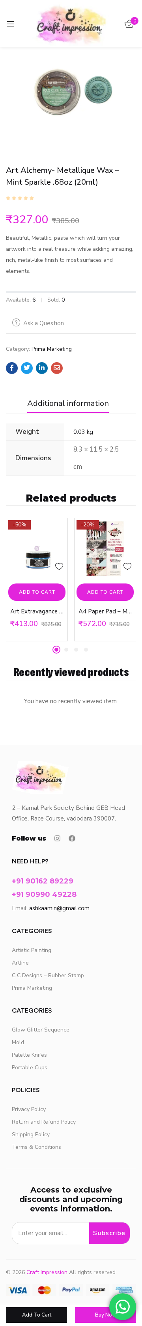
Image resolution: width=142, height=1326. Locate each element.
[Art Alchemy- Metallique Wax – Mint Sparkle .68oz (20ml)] (12, 368)
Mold (18, 1042)
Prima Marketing (52, 349)
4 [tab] (86, 650)
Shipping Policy (31, 1134)
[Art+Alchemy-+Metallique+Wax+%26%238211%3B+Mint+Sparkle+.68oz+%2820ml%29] (27, 368)
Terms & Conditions (36, 1147)
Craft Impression (46, 1272)
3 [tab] (76, 650)
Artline (20, 963)
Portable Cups (29, 1067)
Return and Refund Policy (44, 1122)
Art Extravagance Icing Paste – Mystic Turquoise (37, 611)
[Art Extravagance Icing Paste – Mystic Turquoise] (36, 548)
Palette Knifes (29, 1055)
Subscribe (109, 1233)
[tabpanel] (37, 579)
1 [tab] (56, 650)
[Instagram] (57, 838)
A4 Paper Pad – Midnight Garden (105, 611)
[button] (36, 592)
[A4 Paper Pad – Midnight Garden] (105, 548)
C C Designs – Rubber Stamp (48, 975)
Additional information (68, 403)
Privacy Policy (29, 1109)
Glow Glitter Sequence (40, 1029)
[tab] (71, 405)
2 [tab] (66, 650)
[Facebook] (72, 838)
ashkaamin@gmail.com (59, 908)
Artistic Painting (31, 950)
